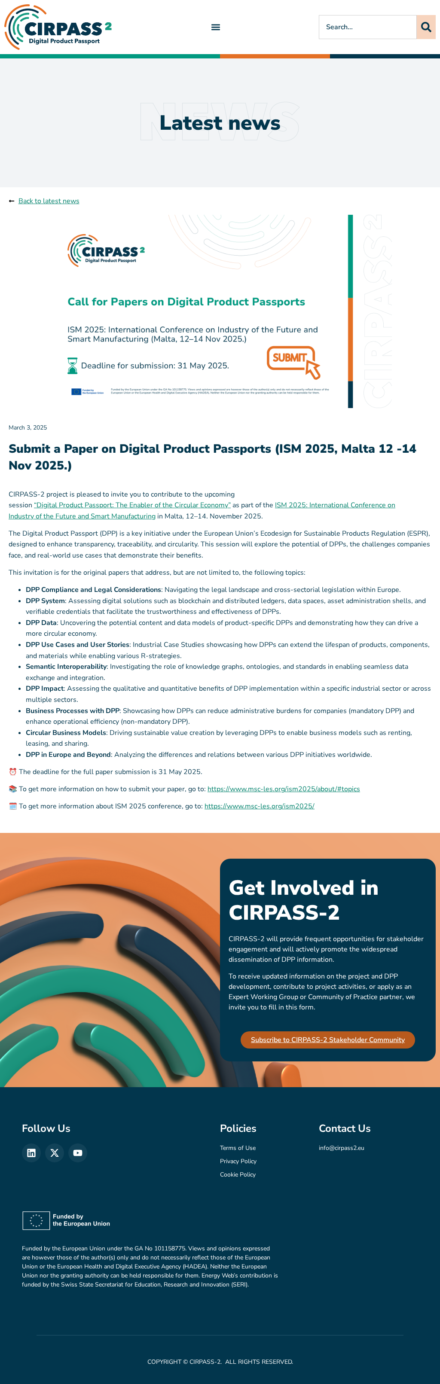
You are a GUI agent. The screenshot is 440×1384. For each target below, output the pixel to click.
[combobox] (368, 27)
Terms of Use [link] (238, 1148)
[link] (58, 27)
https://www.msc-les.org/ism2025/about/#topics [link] (284, 789)
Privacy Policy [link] (238, 1161)
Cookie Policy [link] (238, 1175)
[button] (215, 27)
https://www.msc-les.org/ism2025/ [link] (260, 806)
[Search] (426, 27)
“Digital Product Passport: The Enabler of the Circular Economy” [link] (132, 505)
